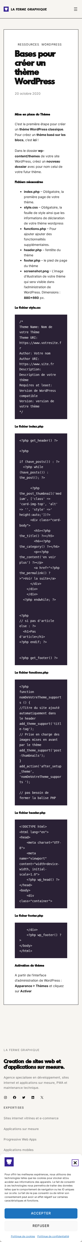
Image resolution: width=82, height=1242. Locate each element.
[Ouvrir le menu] (75, 9)
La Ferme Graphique (29, 9)
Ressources (28, 44)
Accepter (41, 1213)
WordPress (51, 44)
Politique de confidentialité (53, 1236)
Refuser (41, 1226)
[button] (75, 1163)
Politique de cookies (23, 1236)
